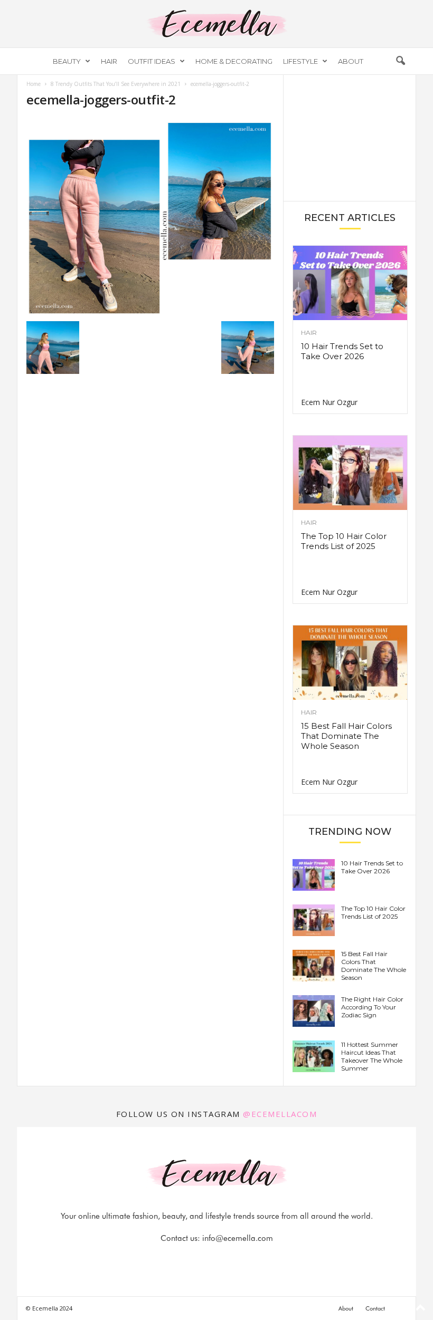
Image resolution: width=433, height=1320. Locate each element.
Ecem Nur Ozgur (329, 402)
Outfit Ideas (151, 61)
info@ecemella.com (237, 1238)
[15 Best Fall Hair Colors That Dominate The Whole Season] (350, 662)
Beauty (67, 61)
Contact (375, 1308)
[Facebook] (181, 1259)
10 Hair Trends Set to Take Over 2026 (342, 351)
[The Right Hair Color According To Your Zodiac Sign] (314, 1011)
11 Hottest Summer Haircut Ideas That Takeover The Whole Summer (371, 1056)
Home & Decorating (233, 61)
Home (33, 84)
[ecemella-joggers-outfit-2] (150, 217)
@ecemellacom (280, 1114)
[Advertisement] (350, 137)
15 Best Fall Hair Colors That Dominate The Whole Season (346, 736)
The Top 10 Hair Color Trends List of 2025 (344, 541)
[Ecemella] (216, 23)
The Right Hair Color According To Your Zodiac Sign (372, 1007)
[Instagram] (205, 1259)
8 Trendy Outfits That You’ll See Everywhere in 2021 (116, 84)
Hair (109, 61)
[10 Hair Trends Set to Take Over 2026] (350, 283)
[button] (400, 61)
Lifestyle (300, 61)
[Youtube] (253, 1259)
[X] (230, 1259)
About (350, 61)
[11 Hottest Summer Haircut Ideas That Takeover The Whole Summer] (314, 1056)
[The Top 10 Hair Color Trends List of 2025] (350, 473)
